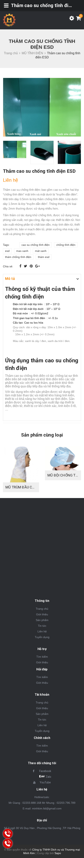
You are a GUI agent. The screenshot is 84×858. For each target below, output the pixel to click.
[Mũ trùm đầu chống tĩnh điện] (21, 464)
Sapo (58, 853)
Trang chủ (42, 608)
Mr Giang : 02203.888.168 (25, 802)
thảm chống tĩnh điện (18, 257)
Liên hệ (42, 631)
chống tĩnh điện (65, 244)
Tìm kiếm (42, 656)
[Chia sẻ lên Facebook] (20, 266)
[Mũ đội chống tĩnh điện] (63, 458)
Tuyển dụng (42, 637)
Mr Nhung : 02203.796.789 (58, 802)
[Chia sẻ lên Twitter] (26, 266)
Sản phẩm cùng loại (42, 435)
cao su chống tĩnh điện (35, 244)
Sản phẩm (42, 620)
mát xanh (40, 250)
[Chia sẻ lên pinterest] (32, 266)
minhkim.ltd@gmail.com (47, 808)
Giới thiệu (42, 614)
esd (7, 250)
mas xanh (22, 250)
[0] (77, 19)
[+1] (37, 266)
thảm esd (43, 257)
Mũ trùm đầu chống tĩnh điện (32, 487)
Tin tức (42, 625)
